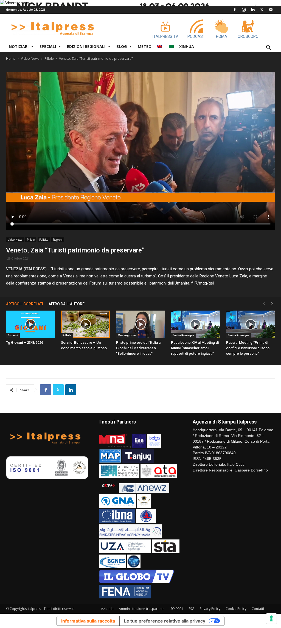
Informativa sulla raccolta (88, 621)
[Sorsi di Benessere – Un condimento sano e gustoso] (85, 324)
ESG (191, 608)
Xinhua (186, 46)
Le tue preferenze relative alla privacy (164, 621)
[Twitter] (262, 9)
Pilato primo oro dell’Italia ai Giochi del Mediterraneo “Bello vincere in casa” (138, 348)
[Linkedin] (253, 9)
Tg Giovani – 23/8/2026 (24, 342)
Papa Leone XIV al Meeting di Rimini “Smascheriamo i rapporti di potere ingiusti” (195, 348)
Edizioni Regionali (86, 46)
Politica (43, 239)
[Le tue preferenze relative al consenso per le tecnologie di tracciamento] (271, 618)
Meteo (144, 46)
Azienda (107, 608)
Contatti (258, 608)
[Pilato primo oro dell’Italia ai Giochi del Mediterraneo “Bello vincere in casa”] (140, 324)
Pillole (49, 58)
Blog (121, 46)
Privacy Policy (209, 608)
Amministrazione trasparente (141, 608)
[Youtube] (271, 9)
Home (11, 58)
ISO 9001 (176, 608)
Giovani (13, 335)
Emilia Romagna (183, 335)
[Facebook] (235, 9)
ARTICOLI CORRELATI (24, 304)
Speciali (48, 46)
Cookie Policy (236, 608)
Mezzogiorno (127, 335)
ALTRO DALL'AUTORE (67, 304)
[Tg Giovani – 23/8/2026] (30, 324)
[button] (268, 48)
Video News (30, 58)
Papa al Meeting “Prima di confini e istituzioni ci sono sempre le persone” (247, 348)
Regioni (58, 239)
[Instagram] (244, 9)
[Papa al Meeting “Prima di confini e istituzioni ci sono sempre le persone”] (250, 324)
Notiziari (19, 46)
